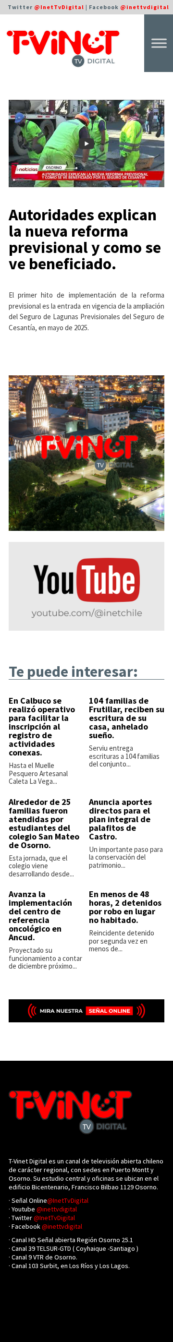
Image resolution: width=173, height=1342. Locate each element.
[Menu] (159, 43)
